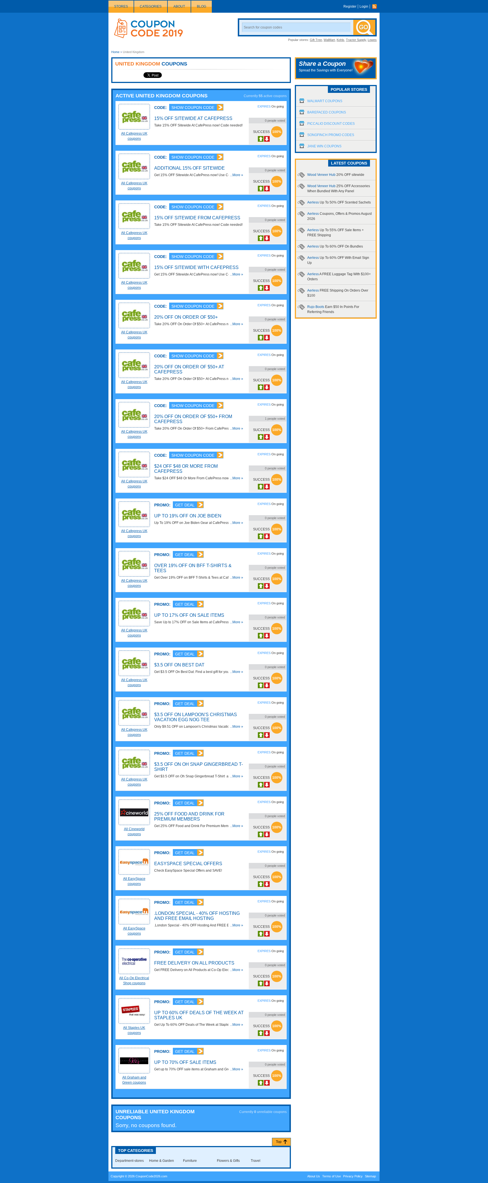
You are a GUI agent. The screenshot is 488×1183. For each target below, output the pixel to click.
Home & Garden (161, 1161)
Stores (121, 6)
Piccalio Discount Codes (331, 124)
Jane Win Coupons (324, 146)
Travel (255, 1161)
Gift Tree (316, 39)
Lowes (372, 39)
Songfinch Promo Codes (330, 135)
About (179, 6)
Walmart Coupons (324, 101)
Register (349, 6)
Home (115, 52)
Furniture (190, 1161)
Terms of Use (331, 1176)
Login (364, 6)
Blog (201, 6)
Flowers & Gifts (228, 1161)
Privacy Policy (353, 1176)
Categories (151, 6)
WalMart (329, 39)
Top (279, 1142)
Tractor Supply (356, 39)
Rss (376, 6)
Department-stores (129, 1161)
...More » (236, 175)
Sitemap (370, 1176)
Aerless (339, 202)
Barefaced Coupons (326, 112)
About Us (313, 1176)
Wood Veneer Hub (335, 175)
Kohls (340, 39)
